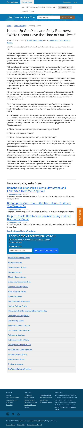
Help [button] (33, 11)
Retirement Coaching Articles (18, 340)
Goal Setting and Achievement (19, 301)
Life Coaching (28, 395)
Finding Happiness (15, 296)
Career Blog (9, 405)
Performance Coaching (46, 402)
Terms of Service (10, 425)
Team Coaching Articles (16, 359)
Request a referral (60, 407)
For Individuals (27, 2)
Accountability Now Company (36, 421)
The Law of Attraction (15, 364)
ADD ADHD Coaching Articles (19, 257)
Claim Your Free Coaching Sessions (33, 7)
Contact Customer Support (34, 425)
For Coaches (67, 2)
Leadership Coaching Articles (18, 316)
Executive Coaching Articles (18, 287)
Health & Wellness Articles (17, 306)
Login (75, 2)
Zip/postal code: (15, 246)
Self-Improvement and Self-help (19, 345)
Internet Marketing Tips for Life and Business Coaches (27, 311)
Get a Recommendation (12, 397)
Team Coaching (44, 400)
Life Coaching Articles (16, 320)
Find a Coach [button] (51, 7)
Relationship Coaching (16, 335)
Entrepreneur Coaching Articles (19, 282)
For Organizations (12, 2)
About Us (8, 395)
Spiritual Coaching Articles (17, 354)
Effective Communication (17, 277)
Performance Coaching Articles (19, 330)
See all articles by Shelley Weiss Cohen (21, 231)
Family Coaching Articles (17, 291)
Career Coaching (29, 397)
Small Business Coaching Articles (20, 349)
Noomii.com (23, 421)
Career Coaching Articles (17, 267)
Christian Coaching (15, 272)
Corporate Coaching (12, 400)
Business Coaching (15, 262)
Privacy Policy (21, 425)
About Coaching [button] (64, 7)
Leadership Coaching (46, 397)
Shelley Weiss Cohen (35, 40)
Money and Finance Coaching (19, 325)
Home (9, 25)
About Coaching (20, 25)
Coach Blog (9, 402)
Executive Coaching (45, 395)
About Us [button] (25, 11)
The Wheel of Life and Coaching (19, 369)
